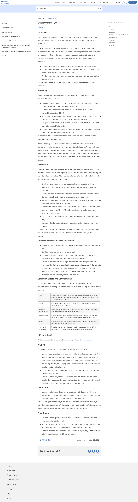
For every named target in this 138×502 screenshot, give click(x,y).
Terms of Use (11, 484)
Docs (99, 2)
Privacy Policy (12, 475)
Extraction (112, 32)
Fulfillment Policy (13, 480)
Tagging (111, 40)
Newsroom (11, 470)
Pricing (92, 2)
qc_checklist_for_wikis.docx (82, 340)
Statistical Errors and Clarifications (118, 35)
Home (39, 18)
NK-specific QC (113, 37)
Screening (112, 29)
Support (105, 2)
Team (112, 2)
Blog (118, 2)
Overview (111, 27)
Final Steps (112, 45)
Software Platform (60, 2)
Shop (9, 498)
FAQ (8, 494)
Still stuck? (46, 440)
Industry (72, 2)
